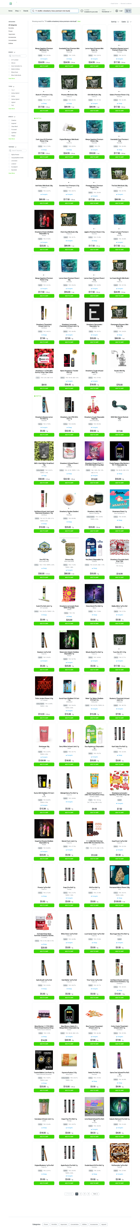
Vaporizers (12, 34)
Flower (11, 31)
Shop (17, 11)
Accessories (12, 37)
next (94, 1194)
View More (12, 78)
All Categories (13, 25)
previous (69, 1194)
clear (79, 21)
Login (121, 11)
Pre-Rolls (11, 28)
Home (10, 11)
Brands (26, 11)
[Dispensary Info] (82, 11)
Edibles (11, 43)
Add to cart (44, 66)
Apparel (103, 1224)
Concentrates (12, 40)
